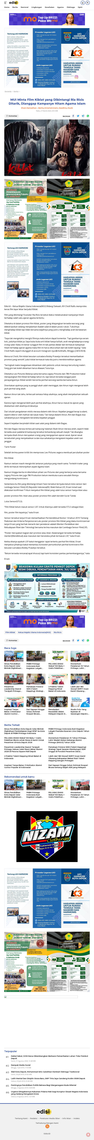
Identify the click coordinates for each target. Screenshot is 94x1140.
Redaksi (33, 1118)
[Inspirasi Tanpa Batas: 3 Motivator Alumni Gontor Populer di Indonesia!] (14, 701)
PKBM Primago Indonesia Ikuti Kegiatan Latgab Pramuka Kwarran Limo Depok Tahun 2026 (35, 666)
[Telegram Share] (83, 116)
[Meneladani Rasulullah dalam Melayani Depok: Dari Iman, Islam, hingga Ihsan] (58, 701)
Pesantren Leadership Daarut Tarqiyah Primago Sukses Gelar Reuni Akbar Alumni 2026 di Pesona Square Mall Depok (13, 689)
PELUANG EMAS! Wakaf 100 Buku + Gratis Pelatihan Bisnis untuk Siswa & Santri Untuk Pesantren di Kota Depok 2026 (57, 666)
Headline (63, 108)
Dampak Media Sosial (20, 1065)
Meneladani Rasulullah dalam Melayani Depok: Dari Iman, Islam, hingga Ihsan (58, 711)
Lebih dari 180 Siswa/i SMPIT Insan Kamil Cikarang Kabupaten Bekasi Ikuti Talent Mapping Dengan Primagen (80, 689)
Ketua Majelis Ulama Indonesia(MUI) (34, 632)
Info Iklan (66, 1118)
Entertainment (51, 108)
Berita (41, 108)
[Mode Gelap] (83, 3)
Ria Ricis (57, 632)
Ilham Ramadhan (29, 108)
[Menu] (6, 3)
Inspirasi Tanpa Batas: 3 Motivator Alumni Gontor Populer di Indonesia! (12, 711)
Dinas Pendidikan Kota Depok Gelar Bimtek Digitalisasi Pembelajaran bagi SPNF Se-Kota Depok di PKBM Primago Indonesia (13, 666)
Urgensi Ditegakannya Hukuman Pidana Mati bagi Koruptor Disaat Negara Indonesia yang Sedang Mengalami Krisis (49, 1093)
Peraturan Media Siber (50, 1118)
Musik (70, 108)
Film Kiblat (10, 632)
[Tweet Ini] (78, 116)
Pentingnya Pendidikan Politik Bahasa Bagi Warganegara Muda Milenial (43, 1085)
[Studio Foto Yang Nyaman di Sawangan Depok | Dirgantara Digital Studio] (80, 701)
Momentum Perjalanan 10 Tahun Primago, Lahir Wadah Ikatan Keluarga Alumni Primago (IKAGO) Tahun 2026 (80, 666)
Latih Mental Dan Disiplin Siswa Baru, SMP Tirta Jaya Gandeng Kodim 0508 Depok (48, 1078)
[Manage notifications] (88, 1135)
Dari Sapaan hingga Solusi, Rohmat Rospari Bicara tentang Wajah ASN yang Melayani (35, 711)
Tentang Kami (21, 1118)
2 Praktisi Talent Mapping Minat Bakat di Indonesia (56, 689)
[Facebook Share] (73, 116)
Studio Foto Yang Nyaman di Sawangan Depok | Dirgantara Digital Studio (79, 711)
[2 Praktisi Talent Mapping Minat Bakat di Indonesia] (58, 679)
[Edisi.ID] (15, 3)
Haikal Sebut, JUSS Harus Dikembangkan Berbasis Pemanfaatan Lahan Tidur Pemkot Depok (49, 1057)
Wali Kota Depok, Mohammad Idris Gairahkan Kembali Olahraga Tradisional (45, 1072)
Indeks (77, 1118)
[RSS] (47, 1126)
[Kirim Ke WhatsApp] (88, 116)
